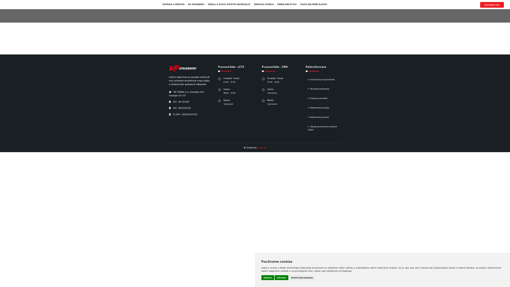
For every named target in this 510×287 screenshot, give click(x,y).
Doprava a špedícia (174, 4)
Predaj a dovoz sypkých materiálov (229, 4)
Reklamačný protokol (319, 117)
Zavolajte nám (492, 4)
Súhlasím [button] (268, 278)
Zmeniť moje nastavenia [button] (302, 278)
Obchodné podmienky (320, 89)
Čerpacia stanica (264, 4)
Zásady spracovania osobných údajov (322, 128)
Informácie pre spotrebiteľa (322, 80)
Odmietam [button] (281, 278)
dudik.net (261, 147)
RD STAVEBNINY (196, 4)
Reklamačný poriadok (319, 108)
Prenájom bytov (287, 4)
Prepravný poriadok (319, 98)
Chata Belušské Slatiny (313, 4)
